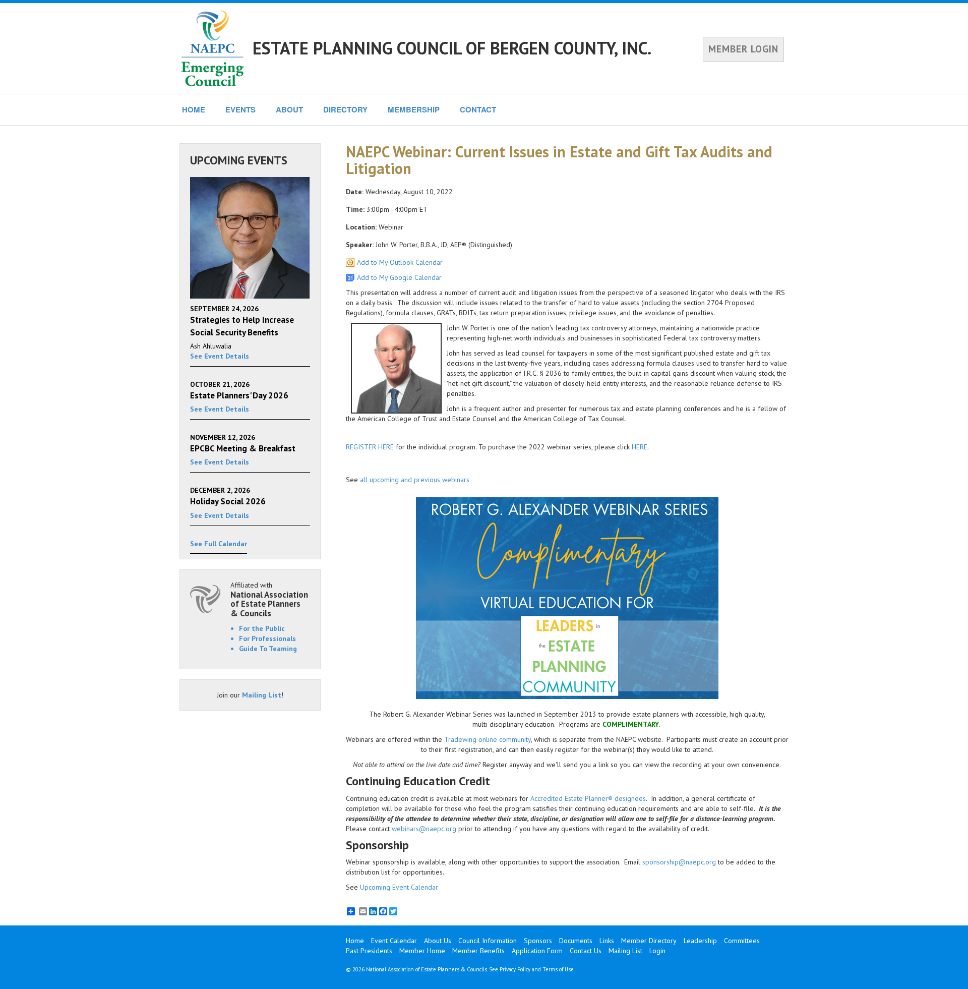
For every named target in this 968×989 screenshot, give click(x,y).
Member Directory (649, 940)
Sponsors (538, 940)
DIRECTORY (345, 109)
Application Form (537, 950)
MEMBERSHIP (414, 109)
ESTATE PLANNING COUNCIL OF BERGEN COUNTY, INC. (452, 48)
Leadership (700, 940)
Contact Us (585, 950)
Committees (742, 940)
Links (606, 940)
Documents (575, 940)
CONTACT (478, 109)
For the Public (262, 628)
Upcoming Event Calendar (399, 887)
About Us (437, 940)
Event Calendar (394, 940)
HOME (193, 109)
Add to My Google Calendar (399, 277)
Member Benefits (478, 950)
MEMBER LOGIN (743, 49)
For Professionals (267, 638)
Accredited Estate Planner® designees (588, 798)
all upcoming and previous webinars (414, 479)
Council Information (487, 940)
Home (355, 940)
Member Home (422, 950)
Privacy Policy (515, 969)
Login (657, 950)
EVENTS (240, 109)
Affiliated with (269, 599)
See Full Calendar (218, 543)
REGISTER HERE (370, 446)
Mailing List (261, 695)
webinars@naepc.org (424, 828)
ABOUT (289, 109)
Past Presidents (369, 950)
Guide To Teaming (268, 648)
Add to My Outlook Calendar (400, 262)
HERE (639, 446)
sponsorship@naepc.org (679, 861)
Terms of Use (558, 969)
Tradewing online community (487, 739)
